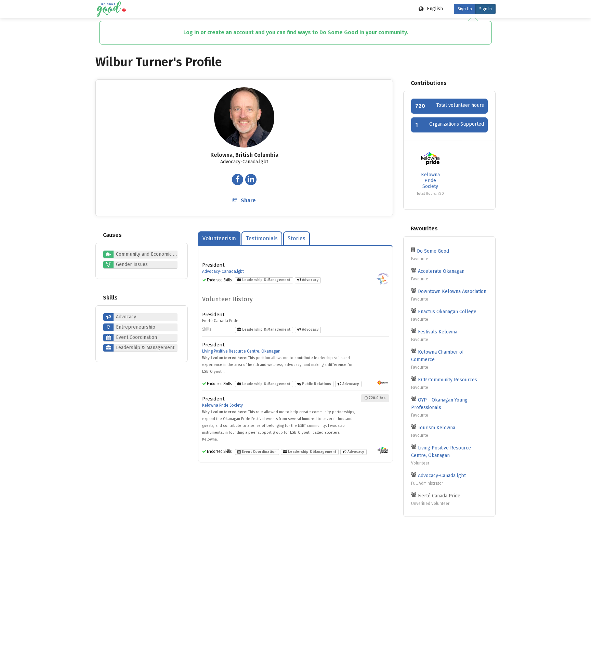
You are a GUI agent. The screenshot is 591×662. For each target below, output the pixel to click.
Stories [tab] (296, 238)
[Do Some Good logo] (111, 9)
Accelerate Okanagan (441, 271)
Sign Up (465, 9)
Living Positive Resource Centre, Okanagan (241, 351)
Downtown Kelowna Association (452, 291)
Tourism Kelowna (436, 428)
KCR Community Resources (447, 380)
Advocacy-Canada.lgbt (223, 271)
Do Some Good (433, 251)
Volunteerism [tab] (219, 238)
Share (248, 200)
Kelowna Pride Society (222, 405)
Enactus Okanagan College (447, 312)
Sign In (485, 9)
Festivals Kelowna (437, 332)
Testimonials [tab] (262, 238)
